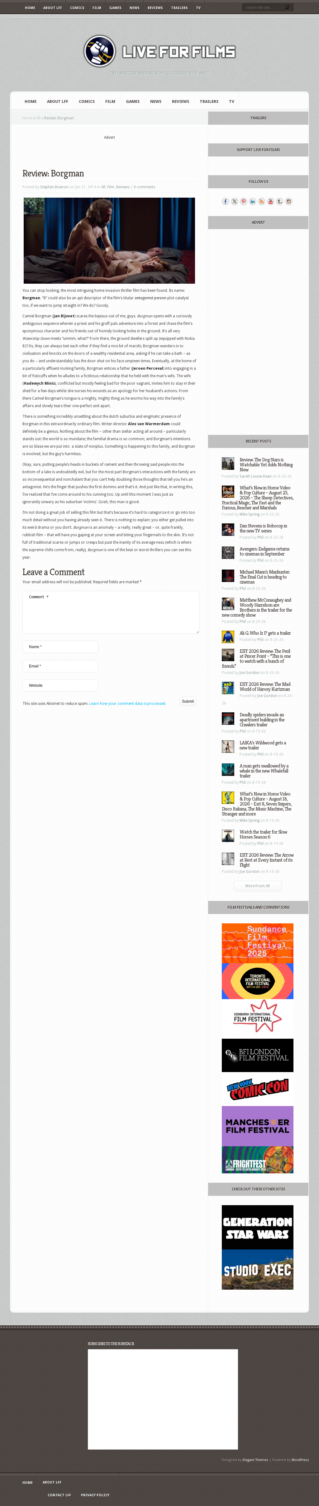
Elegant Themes (255, 1460)
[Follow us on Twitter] (234, 201)
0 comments (144, 187)
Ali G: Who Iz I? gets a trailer (265, 633)
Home (30, 8)
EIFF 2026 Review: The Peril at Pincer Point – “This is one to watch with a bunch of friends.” (256, 658)
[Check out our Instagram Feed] (289, 201)
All (38, 118)
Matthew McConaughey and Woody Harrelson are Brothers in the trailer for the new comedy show (257, 607)
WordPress (300, 1460)
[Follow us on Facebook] (225, 201)
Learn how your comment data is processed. (127, 703)
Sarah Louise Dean (256, 476)
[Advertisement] (109, 150)
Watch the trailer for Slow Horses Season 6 (263, 834)
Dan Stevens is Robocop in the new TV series (263, 528)
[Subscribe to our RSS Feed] (261, 201)
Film (97, 8)
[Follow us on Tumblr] (279, 201)
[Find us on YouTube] (270, 201)
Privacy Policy (95, 1495)
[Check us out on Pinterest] (243, 201)
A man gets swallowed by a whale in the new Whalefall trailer (264, 771)
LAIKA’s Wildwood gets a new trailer (263, 745)
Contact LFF (59, 1495)
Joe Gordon (249, 673)
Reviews (155, 8)
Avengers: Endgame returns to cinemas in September (264, 551)
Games (115, 8)
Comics (77, 8)
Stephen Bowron (54, 187)
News (135, 8)
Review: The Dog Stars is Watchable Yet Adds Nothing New (266, 464)
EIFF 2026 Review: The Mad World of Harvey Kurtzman (265, 686)
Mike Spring (249, 514)
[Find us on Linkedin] (252, 201)
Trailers (179, 8)
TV (198, 8)
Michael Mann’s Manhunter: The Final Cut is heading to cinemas (265, 577)
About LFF (52, 8)
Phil (260, 537)
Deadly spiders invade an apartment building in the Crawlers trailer (262, 719)
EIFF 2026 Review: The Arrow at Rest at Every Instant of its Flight (266, 860)
